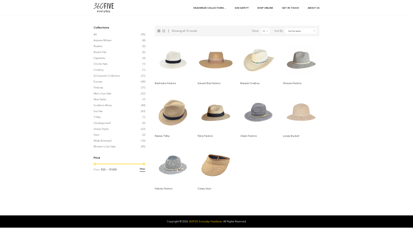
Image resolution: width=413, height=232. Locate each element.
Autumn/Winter (103, 40)
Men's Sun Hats (102, 93)
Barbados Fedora (165, 83)
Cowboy (99, 69)
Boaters (98, 46)
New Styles (100, 99)
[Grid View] (159, 31)
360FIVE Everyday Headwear (205, 221)
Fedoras (98, 87)
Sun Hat (98, 111)
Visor (97, 134)
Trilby (97, 117)
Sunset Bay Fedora (209, 83)
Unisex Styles (101, 128)
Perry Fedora (205, 135)
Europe (98, 81)
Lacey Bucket (291, 135)
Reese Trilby (162, 135)
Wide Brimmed (102, 140)
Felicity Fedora (163, 188)
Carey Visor (204, 188)
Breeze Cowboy (250, 83)
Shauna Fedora (292, 83)
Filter (142, 169)
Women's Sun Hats (105, 146)
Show (255, 30)
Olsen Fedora (248, 135)
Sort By (278, 30)
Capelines (99, 58)
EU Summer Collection (107, 75)
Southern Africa (103, 105)
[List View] (163, 31)
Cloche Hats (100, 63)
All (95, 34)
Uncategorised (102, 123)
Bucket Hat (100, 52)
